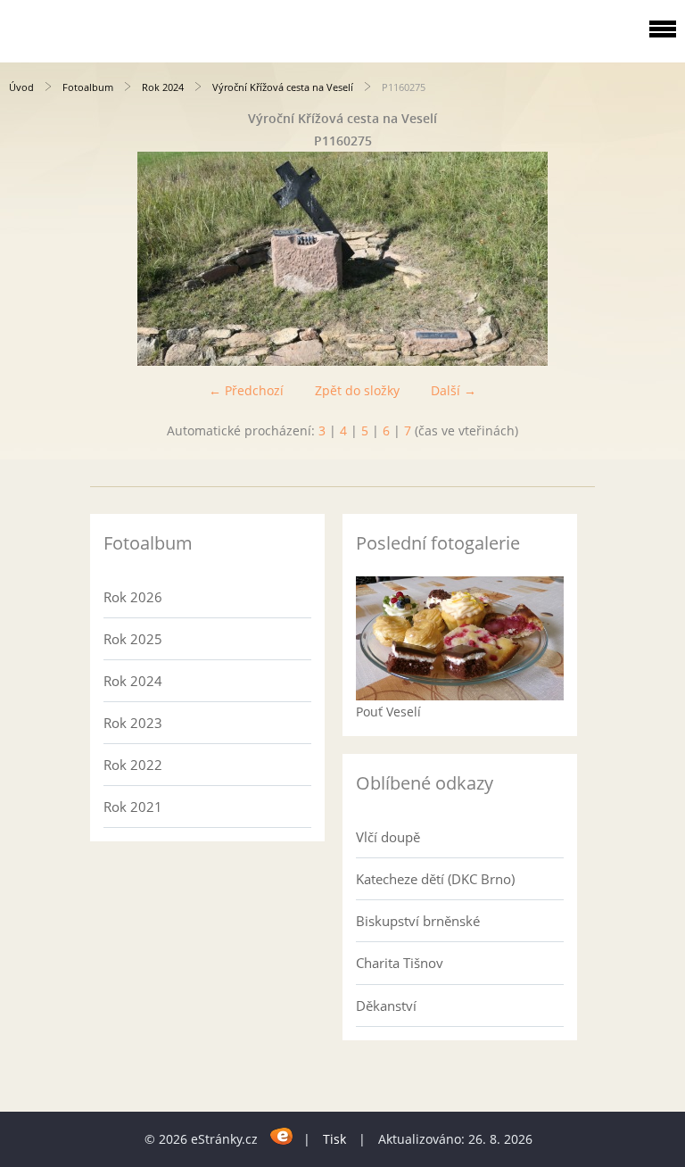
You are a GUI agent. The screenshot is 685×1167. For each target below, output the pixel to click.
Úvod (21, 87)
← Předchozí (246, 390)
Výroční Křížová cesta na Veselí (282, 87)
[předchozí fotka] (29, 259)
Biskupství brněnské (418, 921)
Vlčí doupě (388, 837)
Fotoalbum (87, 87)
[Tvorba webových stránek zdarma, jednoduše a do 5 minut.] (282, 1136)
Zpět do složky (357, 390)
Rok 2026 (132, 597)
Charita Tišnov (399, 963)
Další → (453, 390)
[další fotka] (656, 259)
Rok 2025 (132, 639)
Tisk (334, 1138)
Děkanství (386, 1005)
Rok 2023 (132, 723)
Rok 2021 (132, 806)
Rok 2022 (132, 765)
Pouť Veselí (388, 711)
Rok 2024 (163, 87)
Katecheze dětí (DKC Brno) (435, 879)
